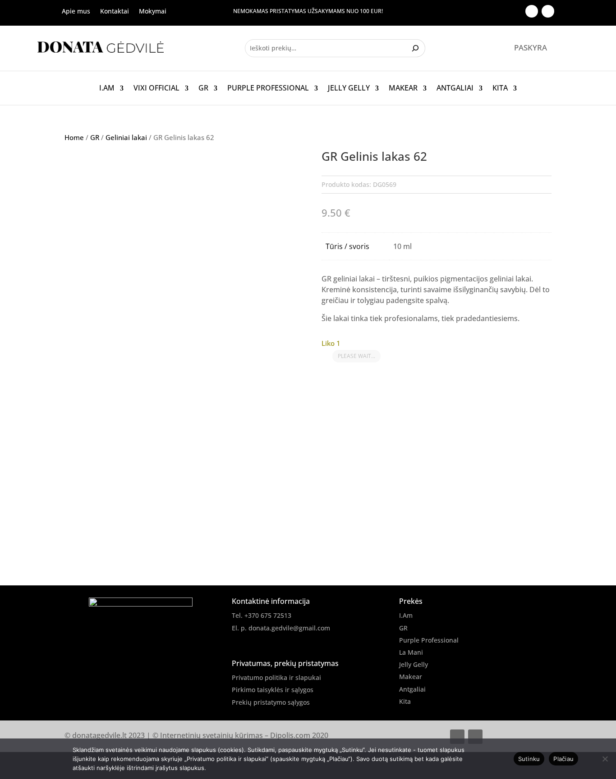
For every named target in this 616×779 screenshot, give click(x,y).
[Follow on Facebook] (531, 11)
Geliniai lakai (126, 137)
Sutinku (529, 758)
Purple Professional (268, 88)
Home (74, 137)
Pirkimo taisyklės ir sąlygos (272, 689)
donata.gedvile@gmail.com (289, 628)
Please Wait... (356, 356)
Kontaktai (114, 11)
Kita (500, 88)
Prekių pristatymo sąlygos (271, 702)
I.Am (107, 88)
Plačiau (563, 758)
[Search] (416, 48)
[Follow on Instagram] (548, 11)
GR (203, 88)
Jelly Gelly (349, 88)
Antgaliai (455, 88)
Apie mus (76, 11)
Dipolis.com (290, 735)
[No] (604, 758)
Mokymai (152, 11)
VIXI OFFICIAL (156, 88)
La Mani (411, 652)
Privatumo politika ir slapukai (276, 677)
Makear (403, 88)
